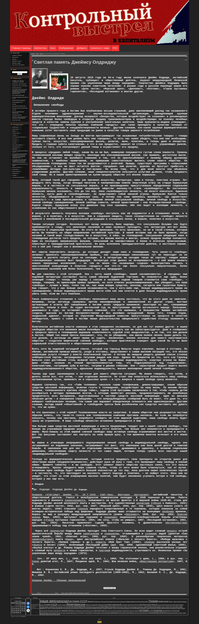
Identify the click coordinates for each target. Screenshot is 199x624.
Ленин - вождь (173, 601)
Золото (37, 545)
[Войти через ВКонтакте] (28, 606)
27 (12, 612)
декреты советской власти (141, 613)
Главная (33, 53)
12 (24, 606)
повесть (101, 542)
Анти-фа (14, 139)
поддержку (110, 517)
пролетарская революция (46, 610)
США (170, 606)
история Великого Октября (138, 608)
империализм (166, 611)
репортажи (142, 503)
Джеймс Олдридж (72, 592)
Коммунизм (15, 127)
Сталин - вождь (182, 613)
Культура (14, 148)
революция (114, 613)
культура (158, 610)
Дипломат (131, 514)
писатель (52, 607)
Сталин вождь (44, 607)
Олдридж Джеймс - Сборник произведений (59, 580)
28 (14, 612)
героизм (83, 508)
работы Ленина (182, 601)
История (14, 141)
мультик (98, 606)
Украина (125, 606)
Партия (183, 608)
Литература (96, 601)
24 (20, 610)
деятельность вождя (175, 608)
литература (165, 561)
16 (18, 608)
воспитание (134, 606)
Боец (56, 606)
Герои (50, 520)
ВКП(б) (82, 613)
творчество (57, 530)
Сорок (35, 561)
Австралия (140, 494)
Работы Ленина (16, 167)
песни (71, 608)
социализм (94, 605)
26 (24, 610)
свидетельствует (43, 539)
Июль (41, 53)
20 (12, 610)
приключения (125, 610)
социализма (111, 533)
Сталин (47, 605)
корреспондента (75, 500)
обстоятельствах (176, 522)
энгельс (163, 606)
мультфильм (78, 610)
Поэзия (159, 608)
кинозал (66, 592)
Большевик (109, 601)
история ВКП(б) (88, 613)
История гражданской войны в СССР (70, 613)
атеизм (59, 605)
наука (167, 607)
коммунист (140, 606)
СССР (54, 604)
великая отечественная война (139, 601)
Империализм (16, 146)
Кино (52, 48)
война (128, 601)
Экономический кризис (18, 177)
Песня (157, 503)
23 (18, 610)
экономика (124, 605)
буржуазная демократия (119, 601)
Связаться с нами (99, 48)
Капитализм (15, 129)
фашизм (87, 605)
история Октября (107, 608)
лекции (42, 605)
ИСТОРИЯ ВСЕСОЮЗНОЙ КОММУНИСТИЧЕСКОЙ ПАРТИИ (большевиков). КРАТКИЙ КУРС (19, 155)
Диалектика (169, 605)
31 (20, 612)
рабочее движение (134, 610)
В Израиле (15, 173)
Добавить (82, 48)
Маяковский (169, 613)
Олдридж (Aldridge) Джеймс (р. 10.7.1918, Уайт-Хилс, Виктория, (83, 494)
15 (16, 608)
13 (12, 608)
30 (18, 612)
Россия (58, 613)
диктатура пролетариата (126, 613)
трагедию (104, 550)
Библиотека (40, 48)
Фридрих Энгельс (68, 611)
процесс (172, 530)
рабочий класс (57, 610)
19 (24, 608)
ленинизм (89, 607)
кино (141, 605)
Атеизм (14, 143)
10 (20, 606)
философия (120, 606)
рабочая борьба (165, 608)
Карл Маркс (105, 607)
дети (129, 607)
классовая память (177, 605)
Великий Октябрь (97, 608)
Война (14, 131)
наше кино (86, 592)
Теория (14, 135)
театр (49, 608)
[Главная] (99, 44)
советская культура (133, 605)
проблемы (168, 511)
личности (59, 550)
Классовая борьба (17, 145)
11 (22, 606)
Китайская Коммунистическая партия (50, 614)
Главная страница (21, 48)
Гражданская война (155, 607)
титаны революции (57, 608)
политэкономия (105, 613)
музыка (94, 606)
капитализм (52, 613)
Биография (112, 607)
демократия (101, 605)
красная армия (161, 605)
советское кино (80, 592)
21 (14, 610)
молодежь (76, 608)
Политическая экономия (18, 137)
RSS (115, 48)
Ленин (70, 604)
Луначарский (66, 608)
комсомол (81, 608)
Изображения (66, 48)
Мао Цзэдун (108, 610)
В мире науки (15, 133)
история (143, 610)
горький (145, 607)
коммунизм (163, 601)
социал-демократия (151, 608)
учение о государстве (64, 607)
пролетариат (88, 608)
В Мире (14, 175)
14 (14, 608)
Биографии (15, 169)
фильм (62, 592)
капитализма (91, 533)
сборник (149, 542)
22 (16, 610)
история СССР (78, 601)
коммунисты (43, 608)
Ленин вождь (97, 613)
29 (16, 612)
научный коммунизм (78, 607)
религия (64, 605)
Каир (69, 539)
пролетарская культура (157, 613)
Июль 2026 (18, 601)
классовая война (177, 607)
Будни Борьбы (16, 171)
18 (22, 608)
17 (20, 608)
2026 (37, 53)
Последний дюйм (56, 72)
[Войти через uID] (28, 603)
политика (103, 601)
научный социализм (116, 610)
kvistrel (56, 592)
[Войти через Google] (28, 610)
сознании (151, 533)
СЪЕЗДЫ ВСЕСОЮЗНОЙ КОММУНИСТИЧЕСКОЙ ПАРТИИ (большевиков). (19, 161)
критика (175, 613)
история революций (113, 605)
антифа (151, 611)
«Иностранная (148, 561)
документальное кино (87, 610)
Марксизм (79, 604)
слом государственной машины (121, 608)
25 (22, 610)
